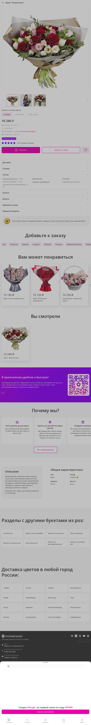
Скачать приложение (45, 712)
